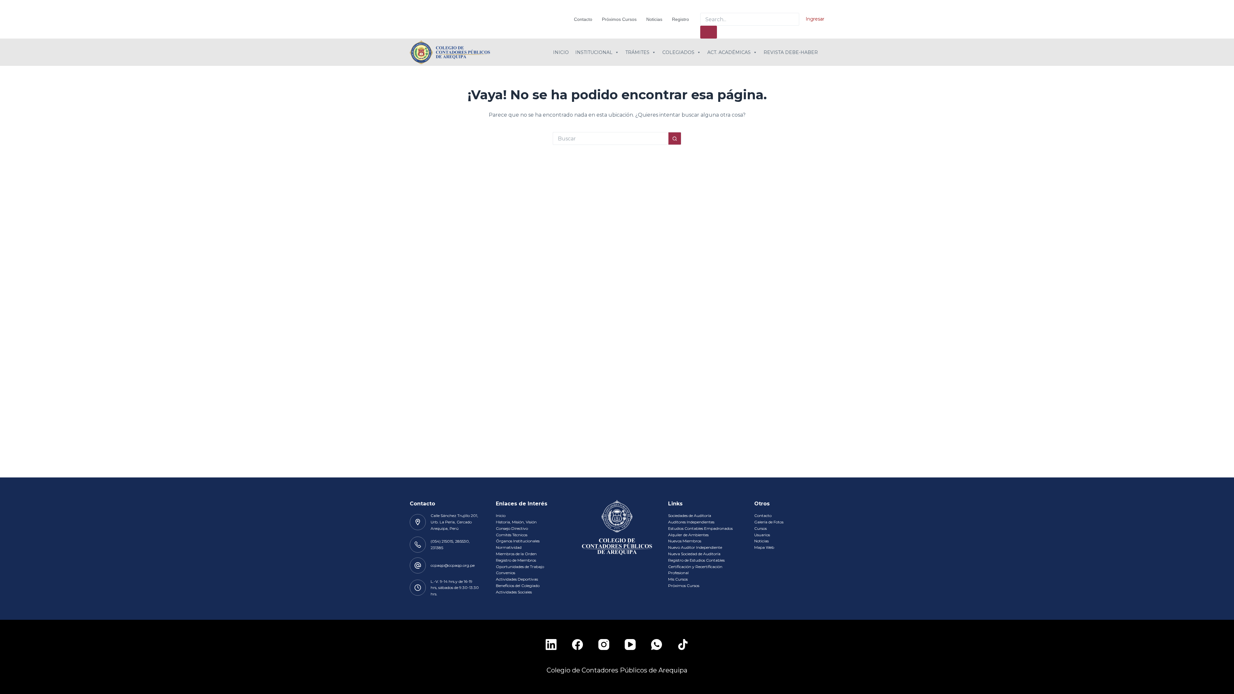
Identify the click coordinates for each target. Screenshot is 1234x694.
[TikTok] (682, 644)
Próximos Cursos (619, 19)
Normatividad (509, 547)
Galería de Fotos (768, 522)
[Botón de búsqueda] (674, 138)
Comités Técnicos (511, 534)
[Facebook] (577, 644)
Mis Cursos (678, 579)
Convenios (505, 572)
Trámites (637, 52)
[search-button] (708, 32)
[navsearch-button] (704, 6)
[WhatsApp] (656, 644)
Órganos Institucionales (518, 540)
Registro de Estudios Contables (696, 560)
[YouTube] (630, 644)
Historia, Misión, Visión (516, 522)
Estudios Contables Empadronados (700, 528)
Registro (680, 19)
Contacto (583, 19)
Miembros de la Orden (516, 553)
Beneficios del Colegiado (518, 585)
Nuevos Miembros (684, 540)
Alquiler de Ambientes (688, 534)
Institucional (594, 52)
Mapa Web (764, 547)
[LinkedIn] (551, 644)
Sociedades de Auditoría (689, 515)
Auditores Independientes (691, 522)
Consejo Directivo (512, 528)
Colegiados (678, 52)
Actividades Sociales (514, 592)
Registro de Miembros (516, 560)
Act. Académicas (729, 52)
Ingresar (815, 19)
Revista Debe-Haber (791, 52)
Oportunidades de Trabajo (520, 566)
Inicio (561, 52)
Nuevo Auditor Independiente (695, 547)
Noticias (654, 19)
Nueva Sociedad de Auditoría (694, 553)
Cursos (760, 528)
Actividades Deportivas (517, 579)
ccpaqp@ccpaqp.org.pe (453, 565)
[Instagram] (603, 644)
